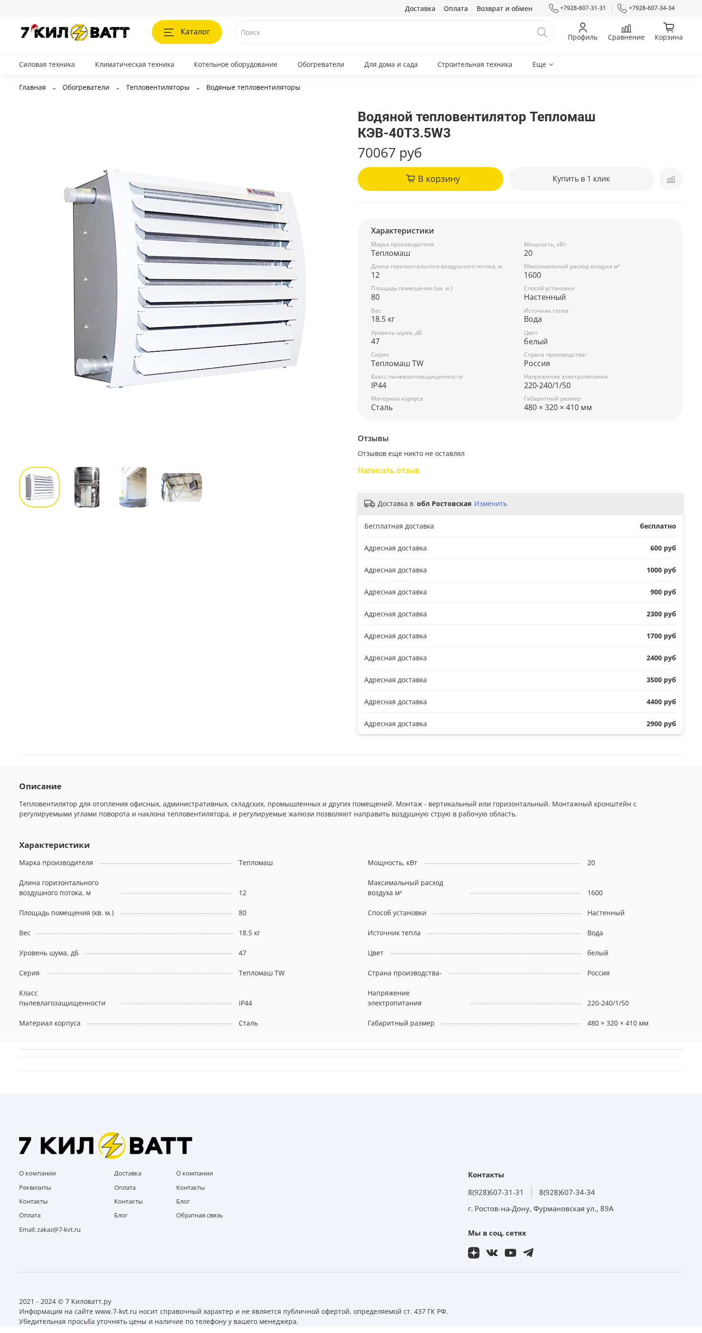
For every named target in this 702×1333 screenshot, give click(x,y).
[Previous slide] (32, 280)
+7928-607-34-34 (652, 8)
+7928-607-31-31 (583, 8)
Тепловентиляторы (158, 87)
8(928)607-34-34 (567, 1192)
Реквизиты (35, 1188)
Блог (121, 1215)
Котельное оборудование (235, 64)
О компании (37, 1173)
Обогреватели (321, 64)
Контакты (33, 1201)
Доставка (420, 8)
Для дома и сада (391, 64)
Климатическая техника (134, 64)
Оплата (456, 8)
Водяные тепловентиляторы (253, 87)
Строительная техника (474, 64)
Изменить (490, 503)
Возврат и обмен (504, 8)
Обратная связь (199, 1215)
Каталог (195, 31)
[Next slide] (331, 280)
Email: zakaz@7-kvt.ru (50, 1230)
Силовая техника (47, 64)
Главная (32, 87)
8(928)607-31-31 (496, 1192)
